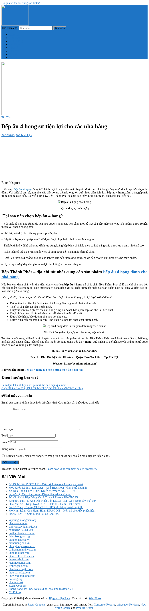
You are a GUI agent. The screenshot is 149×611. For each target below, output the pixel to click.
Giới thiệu (14, 37)
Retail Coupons (18, 585)
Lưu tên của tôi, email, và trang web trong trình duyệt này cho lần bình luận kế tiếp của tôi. (58, 455)
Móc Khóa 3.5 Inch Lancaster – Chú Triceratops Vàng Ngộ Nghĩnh (48, 487)
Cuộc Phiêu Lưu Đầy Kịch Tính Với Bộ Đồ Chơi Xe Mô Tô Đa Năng (42, 388)
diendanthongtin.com (21, 569)
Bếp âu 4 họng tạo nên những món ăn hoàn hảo (54, 369)
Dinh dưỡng (16, 41)
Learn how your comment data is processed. (71, 468)
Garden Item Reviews (21, 556)
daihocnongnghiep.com (22, 549)
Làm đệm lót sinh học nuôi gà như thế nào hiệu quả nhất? (34, 385)
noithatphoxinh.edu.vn (22, 533)
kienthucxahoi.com (20, 562)
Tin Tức (13, 57)
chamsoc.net (16, 582)
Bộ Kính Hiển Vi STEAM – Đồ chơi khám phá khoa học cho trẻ (46, 484)
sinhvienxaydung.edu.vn (23, 526)
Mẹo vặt (13, 54)
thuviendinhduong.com (22, 575)
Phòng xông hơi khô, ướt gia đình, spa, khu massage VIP (41, 588)
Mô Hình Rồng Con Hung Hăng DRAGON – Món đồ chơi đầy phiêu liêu (51, 510)
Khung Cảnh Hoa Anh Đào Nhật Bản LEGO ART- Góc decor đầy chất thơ (52, 500)
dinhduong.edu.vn (19, 543)
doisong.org (15, 579)
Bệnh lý (13, 47)
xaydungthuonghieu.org (22, 520)
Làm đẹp (14, 50)
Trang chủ (14, 34)
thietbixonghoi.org (19, 536)
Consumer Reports (104, 604)
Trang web (7, 449)
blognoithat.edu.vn (19, 539)
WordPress (95, 598)
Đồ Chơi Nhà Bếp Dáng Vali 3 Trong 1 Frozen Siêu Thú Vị (43, 497)
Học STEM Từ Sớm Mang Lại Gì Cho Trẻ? (34, 513)
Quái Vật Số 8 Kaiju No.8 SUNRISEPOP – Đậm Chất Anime (44, 504)
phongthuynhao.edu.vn (22, 546)
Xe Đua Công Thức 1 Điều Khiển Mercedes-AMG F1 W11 (43, 490)
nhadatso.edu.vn (18, 523)
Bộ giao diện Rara (59, 598)
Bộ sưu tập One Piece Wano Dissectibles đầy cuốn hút (40, 494)
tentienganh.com (18, 565)
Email (5, 442)
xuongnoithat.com (19, 552)
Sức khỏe (14, 44)
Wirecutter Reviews (128, 604)
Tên (4, 435)
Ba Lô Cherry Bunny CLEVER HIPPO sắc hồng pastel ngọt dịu (46, 507)
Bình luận (7, 429)
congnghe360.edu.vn (21, 529)
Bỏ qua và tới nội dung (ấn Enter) (20, 3)
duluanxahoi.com (19, 559)
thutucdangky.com (19, 572)
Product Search (85, 607)
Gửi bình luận (24, 135)
